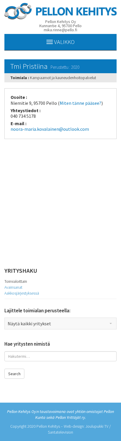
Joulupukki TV (96, 426)
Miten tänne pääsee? (80, 103)
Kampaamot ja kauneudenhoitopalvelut (63, 77)
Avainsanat (13, 287)
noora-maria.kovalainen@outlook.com (50, 129)
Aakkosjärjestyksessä (21, 293)
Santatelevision (60, 432)
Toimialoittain (15, 281)
